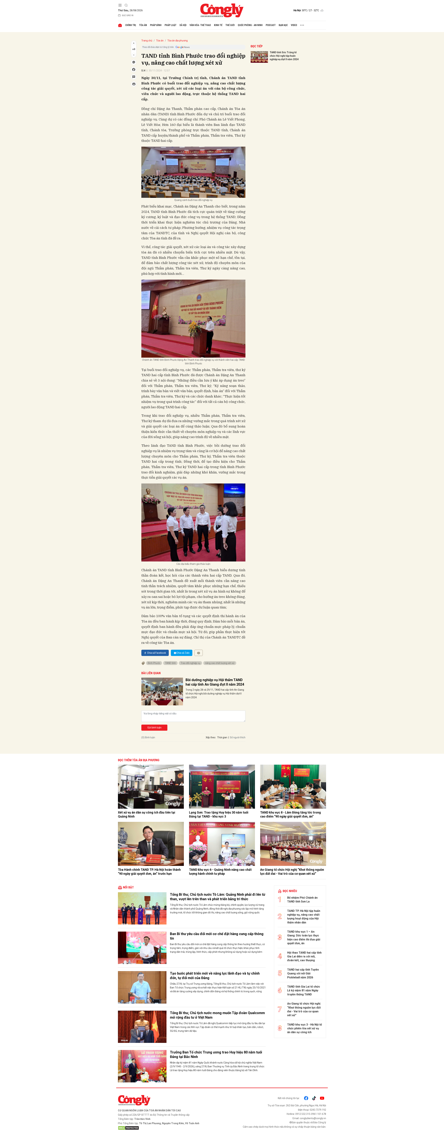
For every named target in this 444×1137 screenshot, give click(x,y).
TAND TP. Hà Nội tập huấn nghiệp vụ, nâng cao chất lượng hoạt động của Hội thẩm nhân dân (303, 916)
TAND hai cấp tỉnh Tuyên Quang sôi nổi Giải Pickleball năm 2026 (303, 973)
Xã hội (183, 25)
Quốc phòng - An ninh (250, 25)
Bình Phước (154, 663)
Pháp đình (155, 25)
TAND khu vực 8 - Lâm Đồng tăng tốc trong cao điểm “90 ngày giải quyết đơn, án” (290, 814)
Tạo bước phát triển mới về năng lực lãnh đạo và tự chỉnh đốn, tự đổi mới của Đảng (215, 975)
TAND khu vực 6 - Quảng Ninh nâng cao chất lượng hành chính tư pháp (220, 871)
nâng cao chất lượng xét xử (219, 663)
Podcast (271, 25)
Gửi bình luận (154, 727)
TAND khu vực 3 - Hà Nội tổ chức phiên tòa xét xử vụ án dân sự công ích (304, 1028)
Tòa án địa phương (177, 40)
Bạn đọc (283, 25)
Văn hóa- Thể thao (200, 25)
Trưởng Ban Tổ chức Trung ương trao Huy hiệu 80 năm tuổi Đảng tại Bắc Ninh (216, 1054)
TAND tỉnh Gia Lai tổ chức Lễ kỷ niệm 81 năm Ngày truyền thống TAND (303, 990)
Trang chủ (146, 40)
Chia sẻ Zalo (183, 652)
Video (294, 25)
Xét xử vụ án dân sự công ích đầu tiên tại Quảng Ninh (146, 814)
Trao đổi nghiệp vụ (190, 663)
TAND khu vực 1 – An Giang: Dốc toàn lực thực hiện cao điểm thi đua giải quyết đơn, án (303, 937)
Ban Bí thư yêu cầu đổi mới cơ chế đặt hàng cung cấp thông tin (216, 936)
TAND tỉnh (170, 663)
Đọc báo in (127, 15)
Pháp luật (170, 25)
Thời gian (222, 737)
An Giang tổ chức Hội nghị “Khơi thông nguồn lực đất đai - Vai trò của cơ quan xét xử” (292, 871)
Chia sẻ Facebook (156, 652)
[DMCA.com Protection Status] (169, 1128)
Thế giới (230, 25)
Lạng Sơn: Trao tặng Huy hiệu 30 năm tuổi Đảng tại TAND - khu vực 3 (218, 814)
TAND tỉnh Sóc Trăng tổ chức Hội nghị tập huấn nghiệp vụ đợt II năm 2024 (284, 55)
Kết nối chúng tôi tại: (289, 1098)
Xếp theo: (211, 737)
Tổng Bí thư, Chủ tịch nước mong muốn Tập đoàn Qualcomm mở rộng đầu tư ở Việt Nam (217, 1015)
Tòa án (143, 25)
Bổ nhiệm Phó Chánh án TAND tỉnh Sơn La (302, 899)
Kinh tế (218, 25)
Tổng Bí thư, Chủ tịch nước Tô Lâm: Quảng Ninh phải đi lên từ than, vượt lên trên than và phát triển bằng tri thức (217, 896)
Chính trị (130, 25)
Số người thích (237, 737)
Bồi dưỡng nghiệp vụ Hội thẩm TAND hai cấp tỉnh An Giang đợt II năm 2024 (215, 682)
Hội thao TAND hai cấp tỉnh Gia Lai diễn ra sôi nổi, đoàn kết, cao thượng (304, 956)
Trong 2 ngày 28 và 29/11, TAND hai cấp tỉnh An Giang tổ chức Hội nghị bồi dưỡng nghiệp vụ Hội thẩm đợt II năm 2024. (215, 693)
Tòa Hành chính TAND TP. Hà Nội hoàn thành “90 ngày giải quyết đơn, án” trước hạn (149, 871)
